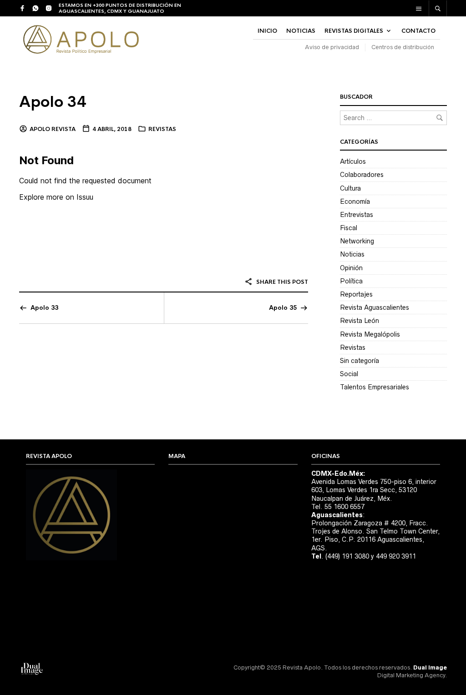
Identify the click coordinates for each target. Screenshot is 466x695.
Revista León (359, 320)
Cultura (350, 188)
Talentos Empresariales (374, 387)
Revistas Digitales (353, 31)
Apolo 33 (44, 308)
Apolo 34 (52, 102)
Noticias (352, 254)
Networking (357, 241)
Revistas (162, 129)
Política (351, 281)
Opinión (351, 268)
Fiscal (348, 228)
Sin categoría (359, 360)
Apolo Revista (53, 129)
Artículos (353, 161)
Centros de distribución (402, 47)
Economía (355, 201)
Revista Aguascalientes (374, 307)
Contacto (418, 31)
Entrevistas (356, 214)
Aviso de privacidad (332, 47)
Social (349, 374)
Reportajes (356, 294)
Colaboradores (362, 174)
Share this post (281, 282)
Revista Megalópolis (370, 334)
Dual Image (430, 667)
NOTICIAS (300, 31)
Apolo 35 (283, 308)
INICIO (267, 31)
